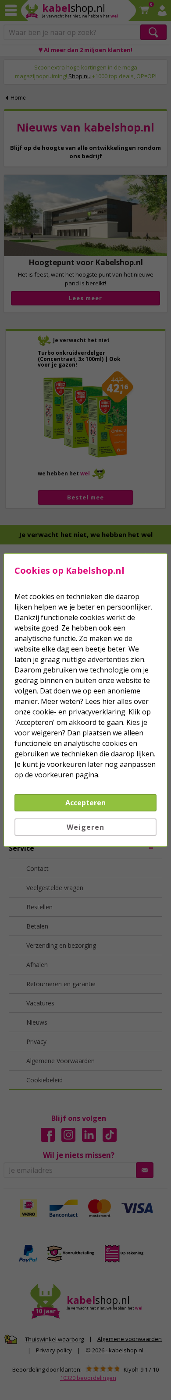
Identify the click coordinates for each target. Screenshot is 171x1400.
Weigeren (85, 827)
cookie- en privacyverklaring (78, 712)
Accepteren (85, 802)
